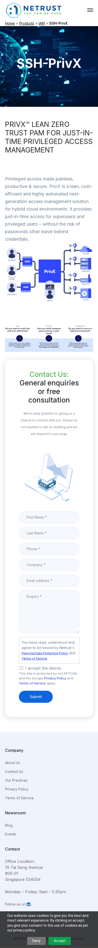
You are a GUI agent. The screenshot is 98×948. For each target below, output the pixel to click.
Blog (9, 825)
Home (10, 23)
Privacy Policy (55, 678)
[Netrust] (34, 9)
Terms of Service (34, 658)
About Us (12, 763)
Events (10, 834)
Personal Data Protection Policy (45, 653)
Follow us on (16, 904)
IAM (42, 23)
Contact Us (14, 771)
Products (26, 23)
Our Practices (16, 780)
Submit (36, 696)
